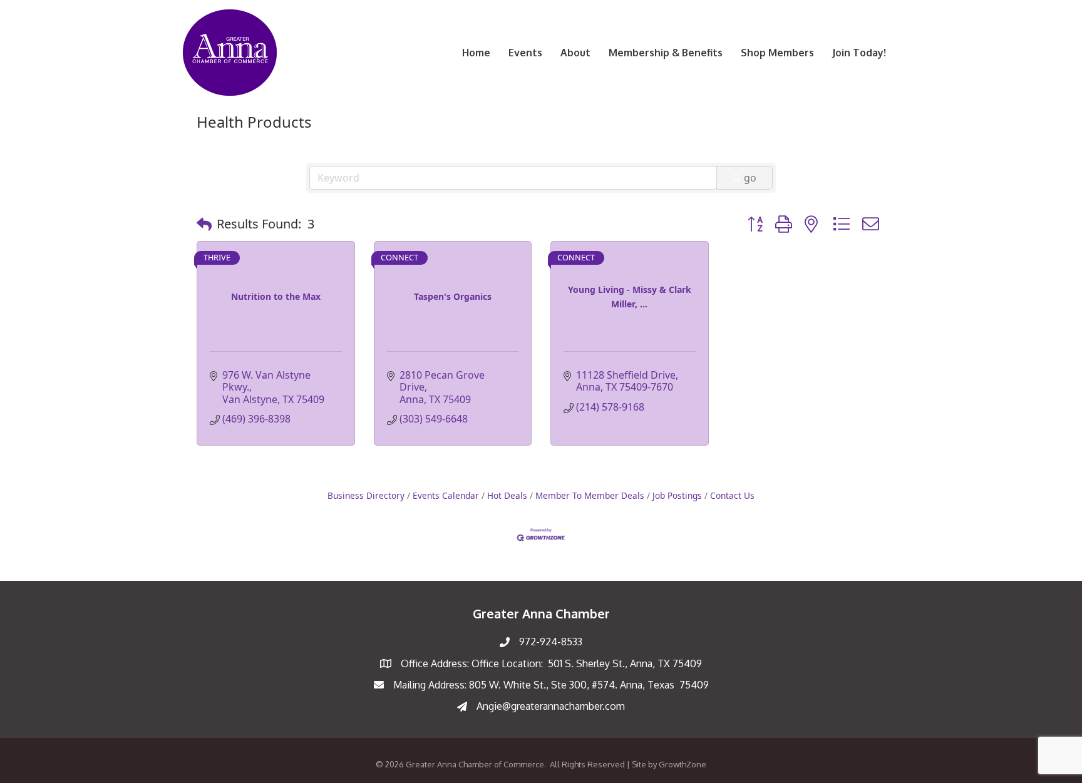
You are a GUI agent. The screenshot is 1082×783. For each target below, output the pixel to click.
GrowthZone (682, 764)
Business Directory (365, 495)
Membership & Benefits (666, 52)
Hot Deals (507, 495)
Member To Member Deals (589, 495)
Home (476, 52)
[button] (204, 224)
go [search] (750, 178)
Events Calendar (446, 495)
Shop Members (777, 52)
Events (525, 52)
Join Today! (859, 52)
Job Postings (677, 495)
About (575, 52)
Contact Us (732, 495)
